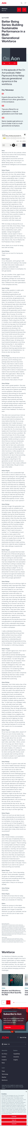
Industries (16, 1057)
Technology (5, 1074)
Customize (14, 1116)
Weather (4, 1077)
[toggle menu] (25, 3)
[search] (21, 3)
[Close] (26, 1091)
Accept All (14, 1123)
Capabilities (16, 1054)
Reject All (14, 1120)
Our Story (4, 1054)
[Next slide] (8, 1002)
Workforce (4, 8)
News (3, 1063)
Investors (4, 1060)
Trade (3, 1071)
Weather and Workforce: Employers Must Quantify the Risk (11, 993)
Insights (15, 1060)
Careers (4, 1057)
